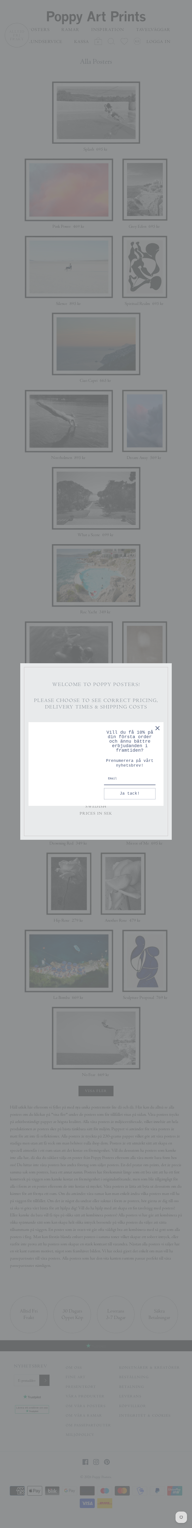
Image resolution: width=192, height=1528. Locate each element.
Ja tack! (130, 793)
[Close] (158, 728)
